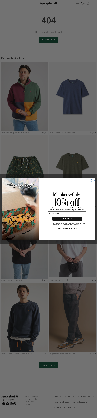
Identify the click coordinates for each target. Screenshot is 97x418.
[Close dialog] (92, 180)
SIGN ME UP (67, 219)
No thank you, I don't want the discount (67, 228)
